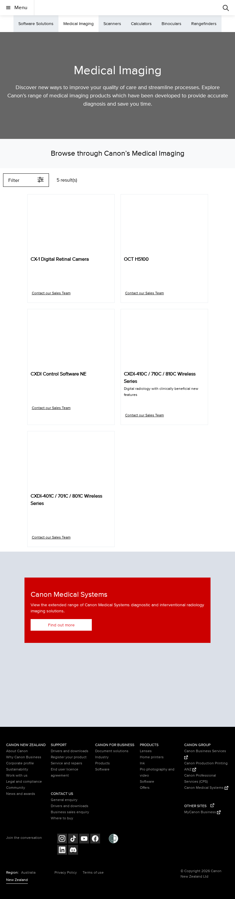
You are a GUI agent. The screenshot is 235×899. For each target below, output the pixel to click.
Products (102, 763)
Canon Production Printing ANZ (206, 766)
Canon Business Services (205, 751)
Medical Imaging (78, 23)
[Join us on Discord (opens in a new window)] (73, 850)
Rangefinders (204, 23)
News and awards (20, 794)
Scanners (112, 23)
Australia (28, 872)
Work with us (17, 775)
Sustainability (17, 769)
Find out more (61, 625)
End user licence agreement (64, 772)
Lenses (146, 751)
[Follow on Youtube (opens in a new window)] (84, 839)
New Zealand (17, 880)
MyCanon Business (200, 812)
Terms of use (93, 872)
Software (102, 769)
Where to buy (62, 818)
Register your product (69, 757)
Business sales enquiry (70, 812)
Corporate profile (20, 763)
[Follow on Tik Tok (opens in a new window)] (73, 839)
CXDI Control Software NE (58, 374)
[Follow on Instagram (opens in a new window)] (62, 839)
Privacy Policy (65, 872)
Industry (102, 757)
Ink (142, 763)
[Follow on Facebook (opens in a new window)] (95, 839)
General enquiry (64, 800)
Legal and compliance (24, 781)
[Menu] (226, 7)
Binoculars (171, 23)
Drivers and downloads (69, 751)
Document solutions (112, 751)
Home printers (152, 757)
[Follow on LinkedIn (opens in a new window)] (62, 850)
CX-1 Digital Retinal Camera (60, 259)
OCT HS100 (136, 259)
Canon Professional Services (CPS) (200, 778)
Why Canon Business (23, 757)
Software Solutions (36, 23)
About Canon (17, 751)
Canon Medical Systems (204, 787)
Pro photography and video (157, 772)
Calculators (141, 23)
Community (15, 787)
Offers (145, 787)
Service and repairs (66, 763)
